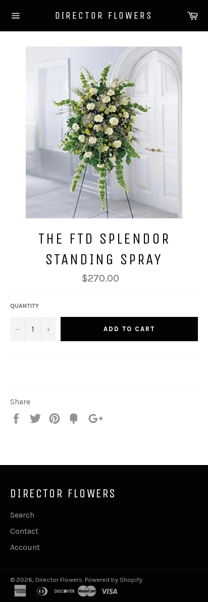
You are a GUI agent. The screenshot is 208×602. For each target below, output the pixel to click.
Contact (24, 531)
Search (22, 515)
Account (25, 547)
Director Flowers (104, 15)
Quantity (24, 305)
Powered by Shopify (113, 579)
